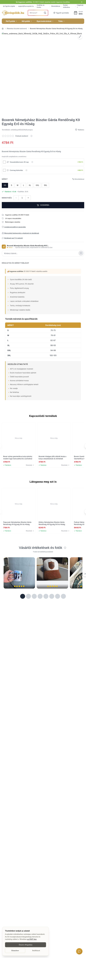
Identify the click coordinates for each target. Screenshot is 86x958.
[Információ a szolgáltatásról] (32, 162)
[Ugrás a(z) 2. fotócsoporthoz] (28, 596)
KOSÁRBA (44, 205)
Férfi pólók (10, 21)
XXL (37, 185)
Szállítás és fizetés (40, 6)
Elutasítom (15, 950)
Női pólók (26, 21)
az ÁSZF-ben (32, 939)
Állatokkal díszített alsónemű (17, 28)
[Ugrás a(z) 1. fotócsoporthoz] (22, 596)
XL (30, 185)
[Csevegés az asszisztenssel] (79, 951)
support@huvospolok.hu (26, 6)
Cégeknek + (80, 6)
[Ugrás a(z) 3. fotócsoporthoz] (34, 596)
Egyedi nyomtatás (62, 13)
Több (60, 21)
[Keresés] (45, 12)
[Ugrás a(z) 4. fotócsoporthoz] (40, 596)
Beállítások (36, 950)
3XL (45, 185)
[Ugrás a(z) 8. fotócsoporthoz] (63, 596)
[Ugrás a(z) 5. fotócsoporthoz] (45, 596)
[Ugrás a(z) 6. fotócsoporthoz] (51, 596)
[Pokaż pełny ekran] (79, 36)
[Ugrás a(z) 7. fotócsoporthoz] (57, 596)
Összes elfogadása (25, 945)
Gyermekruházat (44, 21)
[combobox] (38, 12)
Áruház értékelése (66, 6)
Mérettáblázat (55, 6)
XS (5, 185)
